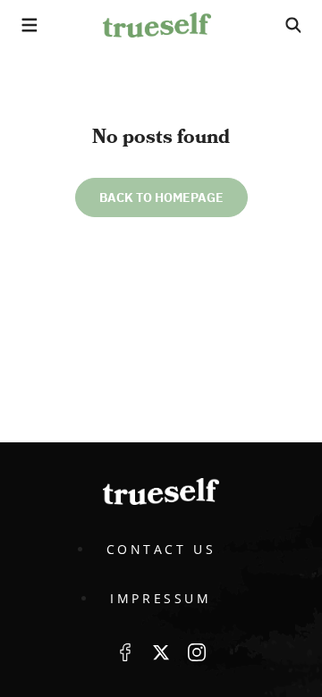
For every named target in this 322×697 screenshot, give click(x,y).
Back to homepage (161, 197)
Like (125, 652)
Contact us (161, 549)
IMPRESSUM (160, 598)
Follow (161, 652)
